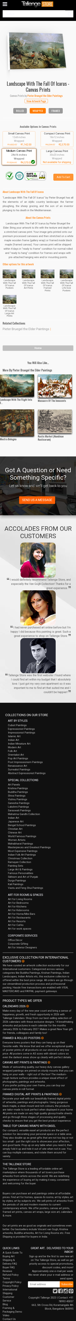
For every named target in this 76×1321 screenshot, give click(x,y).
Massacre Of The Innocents (52, 400)
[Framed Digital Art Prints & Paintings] (60, 1094)
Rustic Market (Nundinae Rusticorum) (51, 438)
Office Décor (15, 940)
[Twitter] (55, 1292)
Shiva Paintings (16, 795)
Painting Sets (15, 865)
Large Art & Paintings (20, 869)
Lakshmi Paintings (18, 806)
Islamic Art (14, 736)
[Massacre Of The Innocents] (55, 386)
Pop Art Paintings (18, 758)
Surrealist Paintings (19, 769)
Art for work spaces (19, 928)
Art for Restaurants (19, 917)
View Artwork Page (36, 101)
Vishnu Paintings (17, 799)
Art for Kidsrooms (18, 910)
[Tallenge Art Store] (38, 4)
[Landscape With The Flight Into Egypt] (17, 385)
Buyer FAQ (9, 1267)
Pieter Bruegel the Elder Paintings (26, 329)
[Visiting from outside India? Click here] (23, 961)
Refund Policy (11, 1274)
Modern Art (14, 747)
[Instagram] (65, 1292)
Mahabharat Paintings (20, 843)
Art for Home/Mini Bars (21, 914)
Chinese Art (15, 832)
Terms (6, 1278)
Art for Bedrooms (18, 902)
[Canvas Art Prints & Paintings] (49, 1062)
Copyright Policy (12, 1282)
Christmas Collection (20, 858)
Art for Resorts (17, 921)
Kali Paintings (15, 884)
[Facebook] (60, 1292)
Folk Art (12, 751)
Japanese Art (16, 821)
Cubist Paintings (17, 725)
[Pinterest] (71, 1292)
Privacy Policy (11, 1285)
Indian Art (13, 740)
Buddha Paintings (18, 792)
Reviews (7, 1271)
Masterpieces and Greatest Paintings (29, 847)
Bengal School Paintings (22, 825)
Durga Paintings (17, 880)
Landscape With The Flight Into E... (16, 401)
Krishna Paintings (18, 788)
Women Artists (16, 840)
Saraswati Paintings (19, 810)
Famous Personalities (20, 873)
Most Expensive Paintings (22, 851)
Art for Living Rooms (20, 899)
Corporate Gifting (18, 943)
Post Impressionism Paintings (25, 762)
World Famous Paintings (22, 836)
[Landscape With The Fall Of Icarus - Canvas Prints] (38, 50)
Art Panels (14, 784)
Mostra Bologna (8, 439)
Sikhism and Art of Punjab (23, 876)
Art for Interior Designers (22, 947)
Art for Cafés (16, 925)
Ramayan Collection (19, 862)
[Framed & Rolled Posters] (42, 1038)
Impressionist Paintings (21, 732)
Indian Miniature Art (19, 743)
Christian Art (15, 828)
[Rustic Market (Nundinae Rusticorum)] (55, 421)
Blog (5, 1304)
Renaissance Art (17, 765)
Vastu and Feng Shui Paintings (25, 888)
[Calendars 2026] (27, 1006)
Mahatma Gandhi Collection (24, 814)
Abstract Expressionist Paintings (27, 773)
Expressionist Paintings (21, 729)
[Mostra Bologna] (17, 422)
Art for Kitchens (17, 906)
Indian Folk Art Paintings (22, 854)
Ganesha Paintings (19, 803)
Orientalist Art (16, 754)
